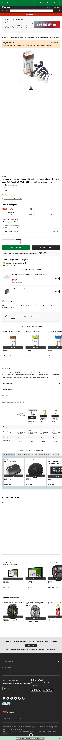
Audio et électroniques (25, 37)
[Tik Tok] (23, 698)
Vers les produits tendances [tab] (42, 454)
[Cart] (59, 11)
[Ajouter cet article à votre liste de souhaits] (18, 241)
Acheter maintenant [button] (45, 247)
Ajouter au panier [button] (16, 247)
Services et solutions (8, 661)
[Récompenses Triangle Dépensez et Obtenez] (45, 24)
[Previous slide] (3, 3)
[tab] (11, 211)
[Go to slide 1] (31, 88)
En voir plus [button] (13, 318)
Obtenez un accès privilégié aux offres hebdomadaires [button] (30, 738)
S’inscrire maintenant (50, 649)
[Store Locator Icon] (3, 7)
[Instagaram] (11, 698)
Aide (4, 656)
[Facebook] (4, 698)
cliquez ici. (11, 307)
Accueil (6, 37)
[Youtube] (15, 698)
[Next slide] (59, 3)
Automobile (13, 37)
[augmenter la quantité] (3, 242)
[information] (30, 315)
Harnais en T (57, 37)
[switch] (19, 414)
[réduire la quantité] (13, 242)
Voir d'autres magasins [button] (9, 234)
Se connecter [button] (31, 645)
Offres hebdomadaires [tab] (9, 454)
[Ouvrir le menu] (3, 11)
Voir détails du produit (9, 187)
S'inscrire (6, 688)
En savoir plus (35, 685)
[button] (51, 11)
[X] (7, 698)
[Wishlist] (56, 11)
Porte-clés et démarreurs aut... (42, 37)
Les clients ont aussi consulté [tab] (25, 454)
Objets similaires (21, 187)
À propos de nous (7, 667)
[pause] (7, 3)
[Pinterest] (19, 698)
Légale (4, 672)
